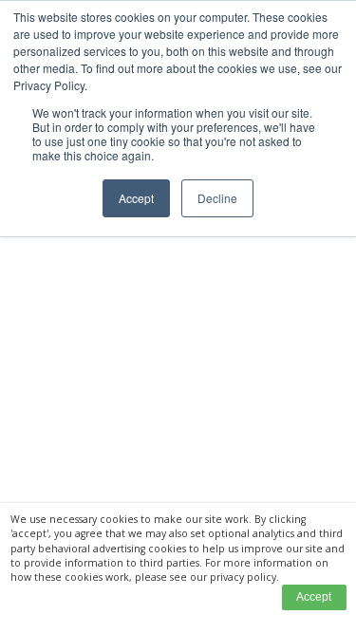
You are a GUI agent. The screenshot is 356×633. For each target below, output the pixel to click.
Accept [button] (136, 198)
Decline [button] (217, 198)
